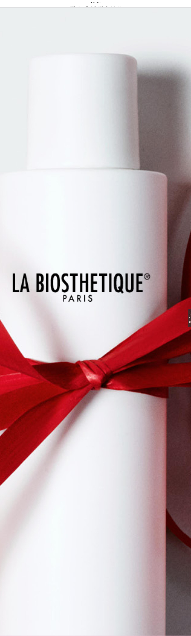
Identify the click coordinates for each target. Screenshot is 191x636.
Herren (96, 6)
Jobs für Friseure (88, 6)
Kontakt (113, 6)
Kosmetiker (97, 6)
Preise (86, 6)
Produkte (101, 6)
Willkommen (72, 6)
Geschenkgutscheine (98, 6)
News (107, 6)
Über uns (80, 6)
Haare (83, 6)
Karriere (119, 6)
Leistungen (93, 6)
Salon (88, 6)
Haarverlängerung (105, 6)
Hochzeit (89, 6)
